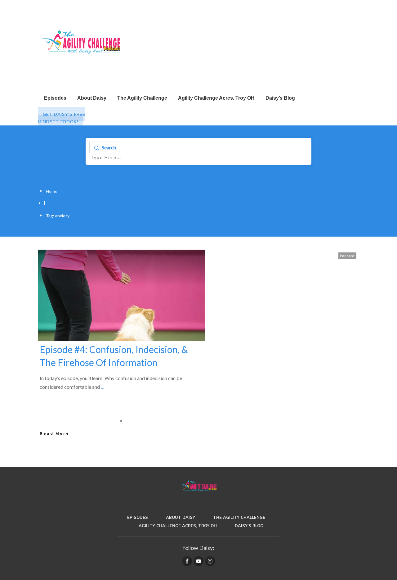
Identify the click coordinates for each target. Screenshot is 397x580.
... (102, 387)
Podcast (347, 256)
